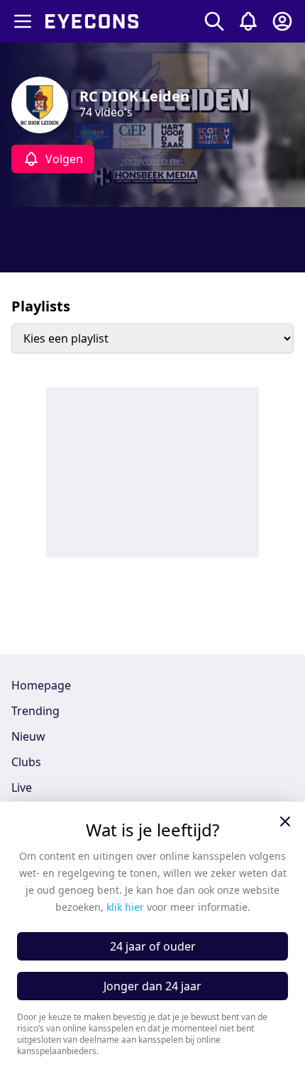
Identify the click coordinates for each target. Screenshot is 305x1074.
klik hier (125, 907)
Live (21, 787)
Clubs (26, 762)
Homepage (41, 685)
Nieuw (28, 736)
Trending (35, 711)
